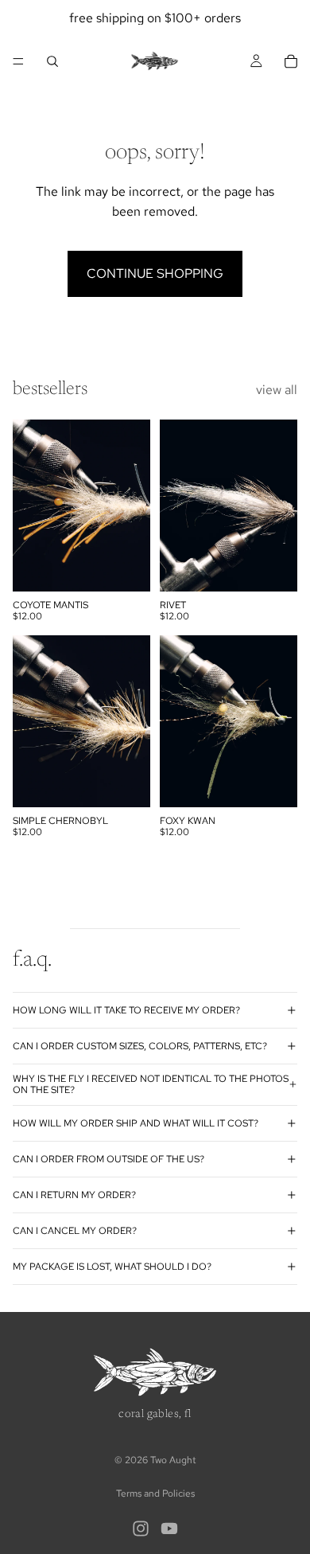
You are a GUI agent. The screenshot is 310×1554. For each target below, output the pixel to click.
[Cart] (290, 61)
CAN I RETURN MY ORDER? (74, 1195)
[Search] (52, 61)
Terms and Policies (155, 1493)
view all (276, 389)
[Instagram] (140, 1528)
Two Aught (173, 1460)
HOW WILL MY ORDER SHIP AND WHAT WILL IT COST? (135, 1123)
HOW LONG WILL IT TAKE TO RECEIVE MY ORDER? (126, 1010)
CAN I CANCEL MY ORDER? (75, 1230)
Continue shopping (155, 273)
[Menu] (18, 61)
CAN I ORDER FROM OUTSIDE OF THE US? (108, 1159)
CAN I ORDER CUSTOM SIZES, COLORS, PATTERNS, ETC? (140, 1046)
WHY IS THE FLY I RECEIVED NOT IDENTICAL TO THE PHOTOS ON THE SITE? (151, 1084)
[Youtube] (169, 1528)
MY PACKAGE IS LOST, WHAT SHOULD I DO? (112, 1266)
